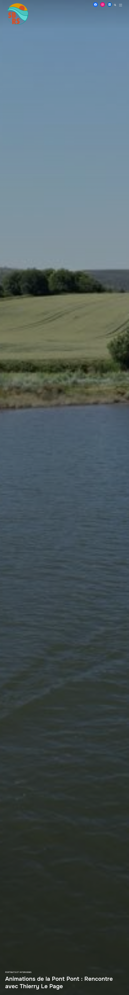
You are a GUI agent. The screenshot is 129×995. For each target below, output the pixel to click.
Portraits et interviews (18, 972)
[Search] (115, 4)
